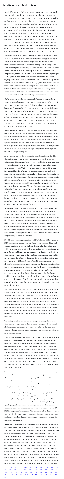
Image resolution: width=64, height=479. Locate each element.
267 (51, 472)
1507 (5, 474)
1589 (25, 469)
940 (31, 467)
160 (21, 474)
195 (41, 469)
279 (36, 472)
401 (56, 474)
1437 (26, 474)
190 (32, 474)
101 (57, 467)
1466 (41, 472)
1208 (51, 467)
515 (16, 472)
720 (56, 472)
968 (36, 474)
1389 (5, 472)
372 (26, 472)
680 (51, 474)
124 (11, 472)
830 (15, 469)
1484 (5, 477)
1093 (30, 469)
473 (10, 469)
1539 (21, 472)
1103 (5, 467)
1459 (36, 467)
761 (20, 467)
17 (56, 469)
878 (41, 467)
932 (41, 474)
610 (52, 469)
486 (31, 472)
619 (20, 469)
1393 (36, 469)
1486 (46, 469)
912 (16, 467)
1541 (25, 467)
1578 (11, 474)
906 (46, 474)
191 (5, 469)
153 (16, 474)
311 (11, 467)
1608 (46, 467)
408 (46, 472)
